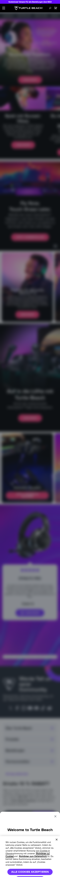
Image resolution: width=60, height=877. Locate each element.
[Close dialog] (55, 816)
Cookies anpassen (30, 871)
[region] (30, 849)
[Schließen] (56, 824)
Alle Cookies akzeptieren (30, 856)
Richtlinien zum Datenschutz (33, 841)
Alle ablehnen (30, 863)
